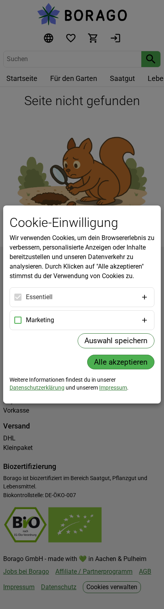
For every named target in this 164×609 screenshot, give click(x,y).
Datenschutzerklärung (37, 387)
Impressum (113, 387)
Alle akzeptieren (121, 362)
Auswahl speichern (116, 340)
